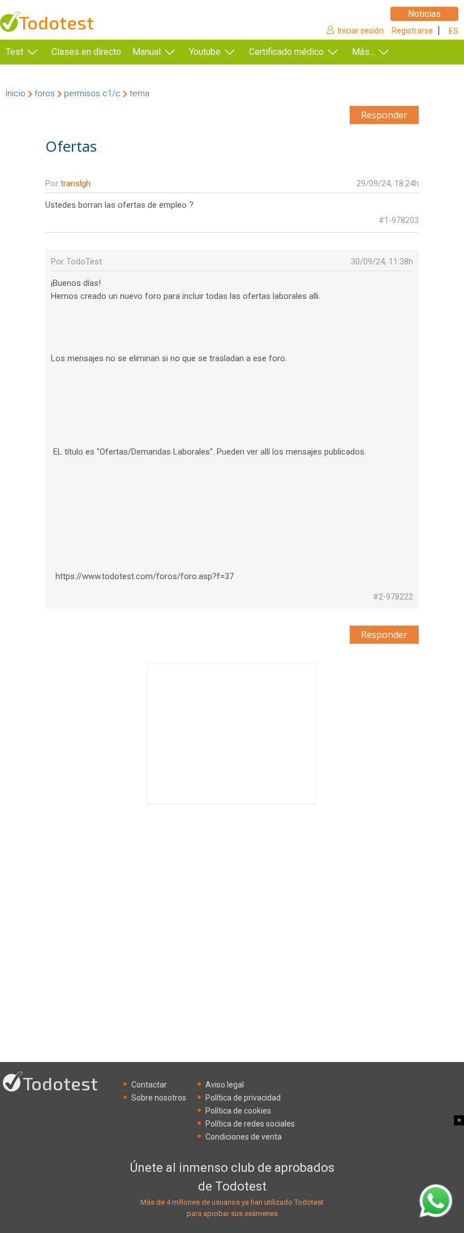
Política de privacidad (243, 1097)
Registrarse (412, 30)
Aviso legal (224, 1084)
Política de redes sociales (250, 1123)
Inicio (15, 93)
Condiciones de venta (243, 1136)
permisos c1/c (92, 93)
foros (45, 93)
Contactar (149, 1084)
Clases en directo (86, 51)
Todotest (56, 22)
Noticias (424, 13)
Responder (384, 115)
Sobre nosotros (158, 1097)
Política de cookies (238, 1110)
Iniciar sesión (361, 30)
